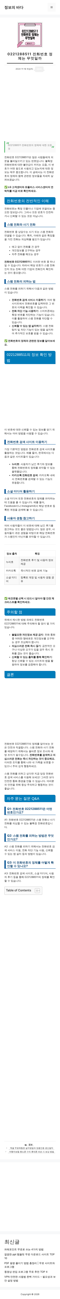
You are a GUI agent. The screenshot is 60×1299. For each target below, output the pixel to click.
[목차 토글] (36, 890)
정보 (31, 1144)
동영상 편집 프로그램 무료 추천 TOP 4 (25, 1271)
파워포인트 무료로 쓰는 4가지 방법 (24, 1249)
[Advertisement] (30, 108)
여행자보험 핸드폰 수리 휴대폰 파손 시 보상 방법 (31, 1152)
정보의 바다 (13, 7)
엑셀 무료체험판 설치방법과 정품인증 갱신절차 (31, 1148)
